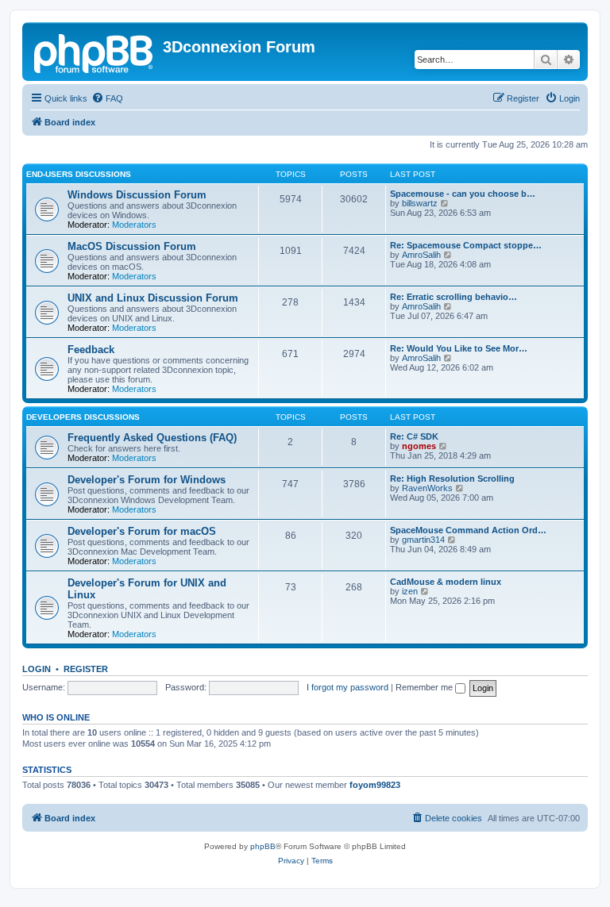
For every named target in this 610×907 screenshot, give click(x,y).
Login (36, 669)
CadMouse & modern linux (445, 581)
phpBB (263, 846)
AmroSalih (421, 254)
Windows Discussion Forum (137, 195)
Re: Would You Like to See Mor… (458, 348)
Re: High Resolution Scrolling (452, 478)
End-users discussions (78, 174)
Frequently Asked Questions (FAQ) (152, 438)
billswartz (420, 203)
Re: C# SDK (414, 436)
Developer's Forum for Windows (147, 480)
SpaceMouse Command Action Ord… (468, 530)
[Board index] (94, 51)
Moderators (134, 224)
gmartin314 (423, 539)
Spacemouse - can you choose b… (462, 193)
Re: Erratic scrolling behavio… (453, 297)
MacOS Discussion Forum (132, 246)
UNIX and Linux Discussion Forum (153, 298)
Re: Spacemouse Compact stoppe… (466, 245)
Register (86, 669)
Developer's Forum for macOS (142, 531)
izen (410, 591)
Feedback (91, 349)
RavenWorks (427, 488)
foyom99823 (374, 785)
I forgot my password (347, 687)
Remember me (425, 687)
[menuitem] (107, 98)
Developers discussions (83, 417)
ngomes (419, 446)
